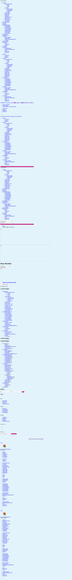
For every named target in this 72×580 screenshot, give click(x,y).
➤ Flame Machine (8, 313)
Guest (5, 449)
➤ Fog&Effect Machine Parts (10, 333)
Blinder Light (7, 12)
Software (6, 40)
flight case (4, 402)
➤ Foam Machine (8, 317)
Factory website (5, 105)
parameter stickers (6, 403)
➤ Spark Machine (8, 318)
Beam (8, 4)
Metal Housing (9, 9)
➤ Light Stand (7, 328)
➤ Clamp (6, 327)
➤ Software (7, 323)
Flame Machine (7, 27)
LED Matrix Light (8, 70)
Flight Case (7, 51)
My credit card (5, 410)
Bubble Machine (8, 31)
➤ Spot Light (7, 301)
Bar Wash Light (8, 69)
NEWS (6, 56)
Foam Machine (7, 30)
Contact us (4, 417)
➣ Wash (8, 294)
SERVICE (7, 57)
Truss (6, 43)
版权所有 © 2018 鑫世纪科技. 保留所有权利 (36, 438)
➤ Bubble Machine (8, 314)
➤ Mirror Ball (7, 310)
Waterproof (9, 10)
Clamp (6, 45)
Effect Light (7, 74)
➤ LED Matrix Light (8, 308)
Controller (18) (5, 321)
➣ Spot (8, 295)
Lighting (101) (5, 291)
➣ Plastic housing (10, 297)
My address (5, 411)
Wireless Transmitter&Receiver (10, 39)
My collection (5, 409)
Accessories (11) (6, 330)
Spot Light (7, 15)
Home (4, 226)
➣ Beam (8, 293)
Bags (6, 50)
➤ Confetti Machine (8, 320)
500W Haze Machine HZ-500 (9, 282)
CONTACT (7, 55)
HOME (4, 54)
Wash (8, 5)
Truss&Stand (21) (6, 326)
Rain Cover (7, 52)
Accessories (5, 47)
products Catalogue (6, 104)
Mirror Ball (7, 14)
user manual (5, 400)
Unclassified (5, 386)
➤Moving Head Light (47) (9, 292)
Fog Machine (7, 32)
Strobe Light (7, 72)
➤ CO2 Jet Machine (8, 315)
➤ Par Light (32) (8, 296)
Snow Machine (7, 33)
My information (5, 412)
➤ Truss (6, 329)
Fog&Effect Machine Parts (9, 49)
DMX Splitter (7, 38)
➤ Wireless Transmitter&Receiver (11, 325)
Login (1, 442)
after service (5, 401)
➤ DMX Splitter (8, 324)
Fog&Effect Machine (6, 25)
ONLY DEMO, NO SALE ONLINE (9, 106)
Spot (8, 6)
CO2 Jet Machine (8, 29)
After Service (5, 108)
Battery (8, 11)
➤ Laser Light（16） (9, 304)
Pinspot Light (7, 13)
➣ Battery (9, 299)
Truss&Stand (5, 42)
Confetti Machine (8, 28)
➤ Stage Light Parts (8, 331)
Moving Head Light (8, 3)
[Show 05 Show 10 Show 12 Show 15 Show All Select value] (3, 267)
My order (4, 408)
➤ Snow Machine (8, 319)
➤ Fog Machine (8, 312)
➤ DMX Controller (8, 322)
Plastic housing (10, 8)
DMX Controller (8, 37)
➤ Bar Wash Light (8, 309)
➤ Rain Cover (7, 332)
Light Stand (7, 44)
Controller (4, 36)
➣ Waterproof (9, 300)
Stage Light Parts (8, 48)
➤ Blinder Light (8, 306)
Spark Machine (7, 26)
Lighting (4, 2)
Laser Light (7, 21)
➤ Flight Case (7, 336)
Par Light (6, 7)
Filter (23, 391)
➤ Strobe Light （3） (9, 305)
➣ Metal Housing (10, 298)
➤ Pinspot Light (8, 307)
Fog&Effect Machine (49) (7, 311)
